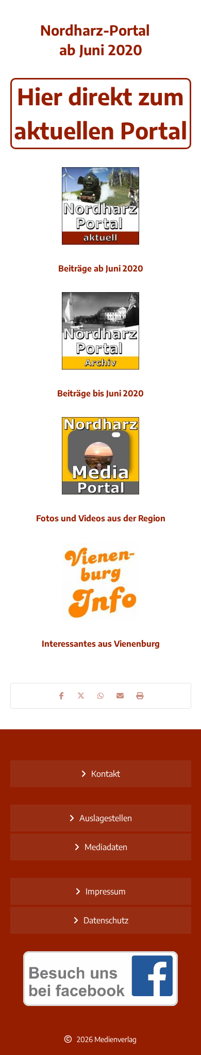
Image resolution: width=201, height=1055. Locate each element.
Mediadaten (106, 847)
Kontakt (105, 774)
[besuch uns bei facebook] (100, 978)
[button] (61, 696)
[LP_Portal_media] (100, 455)
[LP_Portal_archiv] (100, 331)
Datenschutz (105, 920)
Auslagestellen (105, 818)
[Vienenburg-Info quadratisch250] (100, 581)
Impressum (106, 891)
